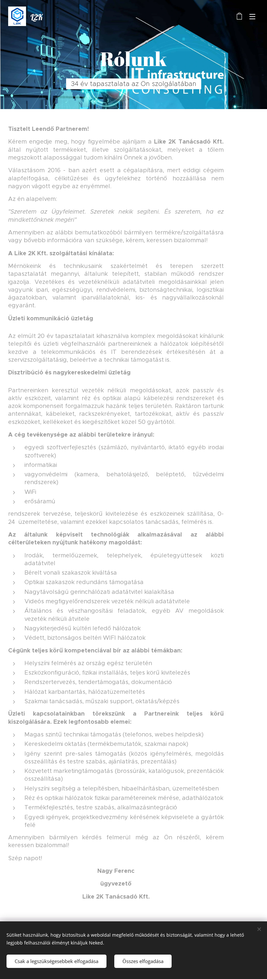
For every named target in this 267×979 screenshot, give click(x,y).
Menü (252, 16)
